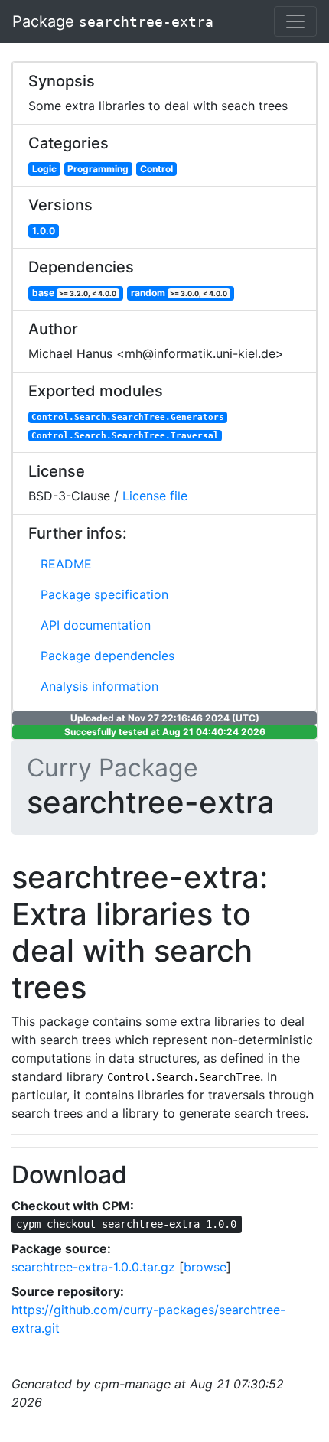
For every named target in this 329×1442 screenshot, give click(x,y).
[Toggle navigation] (295, 21)
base (74, 292)
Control (156, 168)
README (66, 563)
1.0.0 (43, 230)
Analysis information (99, 686)
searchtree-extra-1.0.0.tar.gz (93, 1266)
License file (154, 495)
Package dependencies (107, 655)
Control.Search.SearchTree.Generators (127, 417)
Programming (98, 168)
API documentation (96, 625)
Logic (44, 168)
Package (112, 21)
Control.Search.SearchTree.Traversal (125, 435)
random (179, 292)
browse (205, 1266)
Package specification (104, 594)
